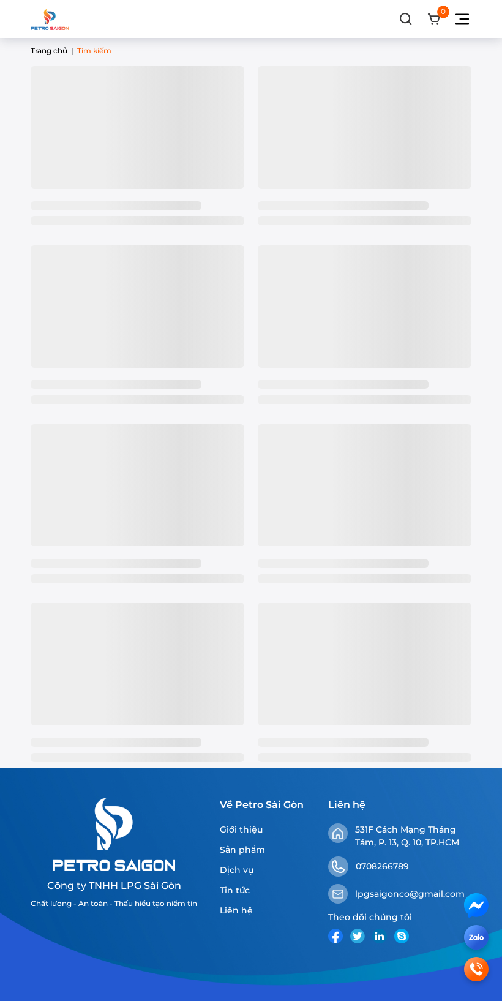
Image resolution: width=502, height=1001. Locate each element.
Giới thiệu (241, 829)
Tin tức (235, 890)
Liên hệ (236, 910)
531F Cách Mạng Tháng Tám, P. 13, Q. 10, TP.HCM (407, 836)
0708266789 (382, 866)
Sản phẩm (242, 849)
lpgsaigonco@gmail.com (410, 893)
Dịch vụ (236, 869)
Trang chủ (49, 50)
